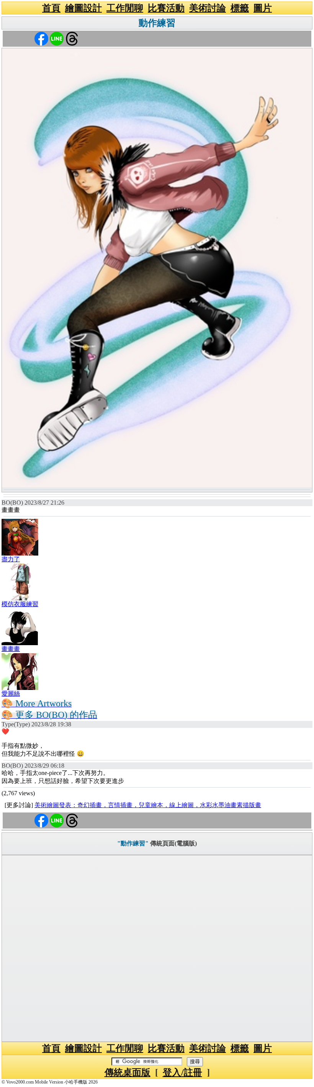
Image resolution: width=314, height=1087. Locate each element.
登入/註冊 (182, 1072)
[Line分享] (57, 38)
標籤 (240, 8)
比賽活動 (166, 8)
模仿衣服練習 (20, 604)
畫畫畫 (11, 649)
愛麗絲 (11, 693)
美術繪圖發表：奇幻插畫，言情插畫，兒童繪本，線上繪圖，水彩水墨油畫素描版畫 (147, 805)
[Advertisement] (157, 948)
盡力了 (11, 559)
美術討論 (207, 8)
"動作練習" (133, 843)
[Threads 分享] (72, 38)
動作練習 (157, 23)
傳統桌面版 (127, 1072)
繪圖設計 (83, 8)
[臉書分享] (41, 38)
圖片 (262, 8)
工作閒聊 (124, 8)
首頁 (51, 8)
